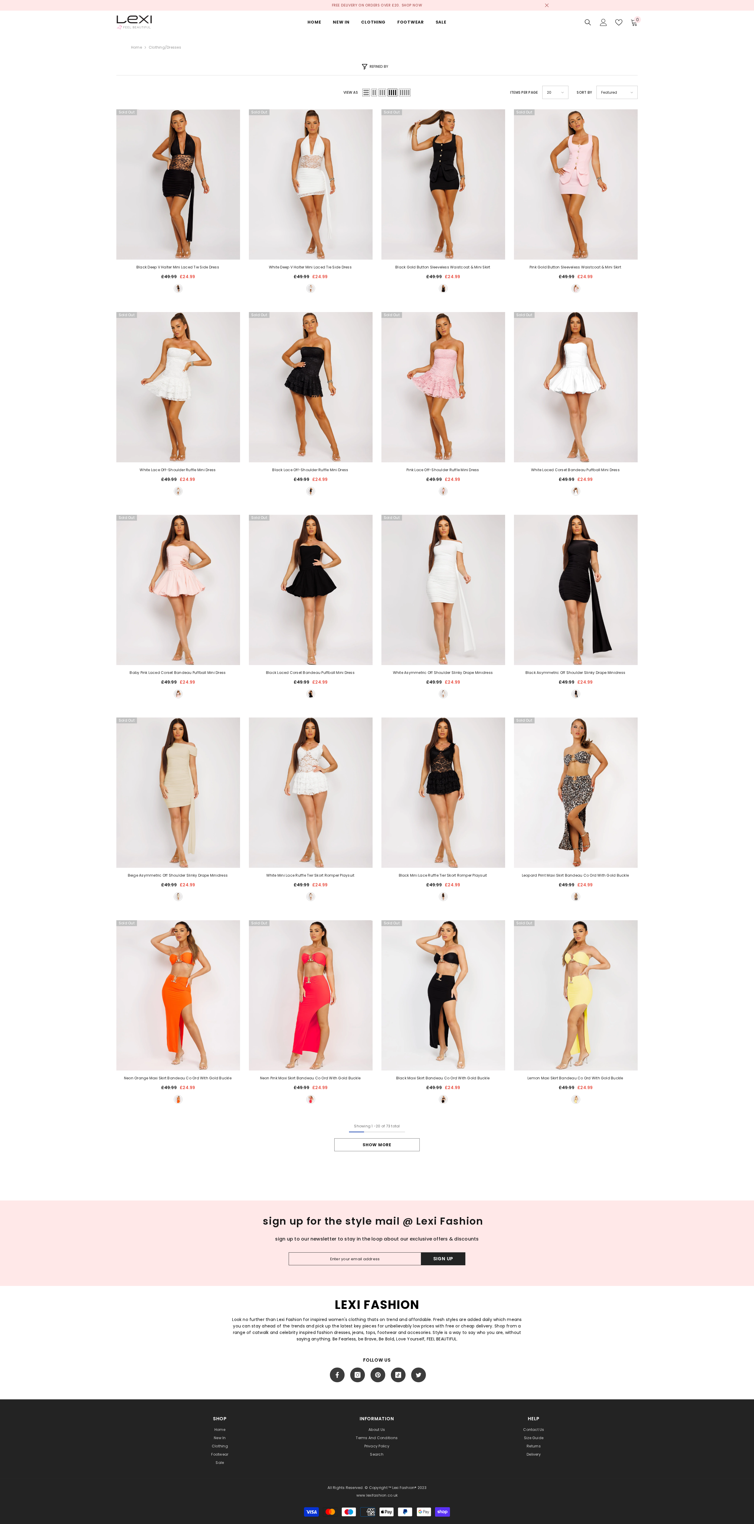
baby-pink (178, 694)
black (178, 288)
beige (178, 896)
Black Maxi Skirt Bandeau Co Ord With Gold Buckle (443, 1078)
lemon (575, 1099)
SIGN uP (443, 1258)
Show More (377, 1145)
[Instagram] (358, 1375)
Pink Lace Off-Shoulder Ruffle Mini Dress (443, 469)
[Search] (588, 22)
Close (546, 5)
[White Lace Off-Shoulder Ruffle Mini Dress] (178, 387)
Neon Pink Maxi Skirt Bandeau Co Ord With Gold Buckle (311, 1078)
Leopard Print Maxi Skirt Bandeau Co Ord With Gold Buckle (576, 875)
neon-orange (178, 1099)
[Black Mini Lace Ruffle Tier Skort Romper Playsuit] (443, 793)
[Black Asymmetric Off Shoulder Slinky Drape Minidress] (576, 590)
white (310, 288)
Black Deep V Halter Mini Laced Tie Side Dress (178, 267)
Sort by (584, 92)
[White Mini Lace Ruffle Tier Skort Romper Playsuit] (311, 793)
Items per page (524, 92)
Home (136, 47)
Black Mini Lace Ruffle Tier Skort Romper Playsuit (443, 875)
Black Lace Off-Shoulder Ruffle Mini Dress (310, 469)
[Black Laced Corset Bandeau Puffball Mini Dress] (311, 590)
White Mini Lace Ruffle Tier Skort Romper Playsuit (310, 875)
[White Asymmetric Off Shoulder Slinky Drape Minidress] (443, 590)
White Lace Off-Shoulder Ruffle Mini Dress (178, 469)
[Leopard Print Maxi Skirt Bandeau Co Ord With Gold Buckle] (576, 793)
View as (350, 92)
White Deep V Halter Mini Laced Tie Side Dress (311, 267)
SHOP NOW (412, 5)
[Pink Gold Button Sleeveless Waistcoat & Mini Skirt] (576, 184)
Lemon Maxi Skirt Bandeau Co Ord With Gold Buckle (576, 1078)
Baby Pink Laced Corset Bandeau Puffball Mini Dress (178, 672)
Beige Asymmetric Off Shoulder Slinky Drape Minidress (178, 875)
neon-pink (310, 1099)
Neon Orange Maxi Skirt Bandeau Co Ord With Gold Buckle (178, 1078)
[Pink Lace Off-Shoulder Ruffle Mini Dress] (443, 387)
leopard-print (575, 896)
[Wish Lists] (618, 22)
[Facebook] (337, 1375)
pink (575, 288)
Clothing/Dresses (165, 47)
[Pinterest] (378, 1375)
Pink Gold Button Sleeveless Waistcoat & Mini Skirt (576, 267)
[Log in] (603, 22)
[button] (366, 92)
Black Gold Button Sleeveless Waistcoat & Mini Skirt (443, 267)
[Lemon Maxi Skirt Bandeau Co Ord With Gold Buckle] (576, 995)
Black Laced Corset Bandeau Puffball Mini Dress (310, 672)
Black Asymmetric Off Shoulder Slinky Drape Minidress (575, 672)
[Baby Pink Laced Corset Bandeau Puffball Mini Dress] (178, 590)
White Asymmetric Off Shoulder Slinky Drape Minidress (443, 672)
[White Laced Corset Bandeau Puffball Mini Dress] (576, 387)
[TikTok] (398, 1375)
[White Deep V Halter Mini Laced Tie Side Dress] (311, 184)
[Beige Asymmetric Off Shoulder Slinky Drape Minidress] (178, 793)
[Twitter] (418, 1375)
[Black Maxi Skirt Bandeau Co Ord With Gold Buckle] (443, 995)
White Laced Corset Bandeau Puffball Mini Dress (576, 469)
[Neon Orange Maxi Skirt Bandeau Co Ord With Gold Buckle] (178, 995)
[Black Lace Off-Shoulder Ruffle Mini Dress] (311, 387)
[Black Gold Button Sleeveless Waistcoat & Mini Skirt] (443, 184)
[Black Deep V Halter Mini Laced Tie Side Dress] (178, 184)
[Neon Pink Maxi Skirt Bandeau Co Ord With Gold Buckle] (311, 995)
